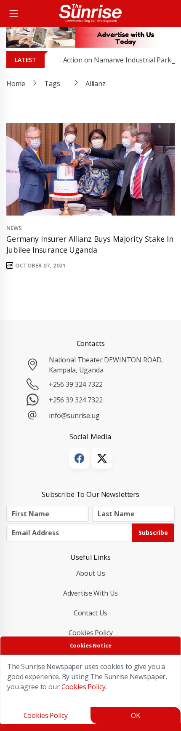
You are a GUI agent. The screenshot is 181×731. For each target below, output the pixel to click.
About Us (90, 573)
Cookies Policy (91, 632)
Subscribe (153, 533)
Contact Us (91, 613)
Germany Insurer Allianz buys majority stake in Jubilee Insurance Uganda (89, 244)
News (13, 228)
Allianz (95, 83)
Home (15, 83)
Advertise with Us (90, 593)
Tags (52, 83)
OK (135, 715)
